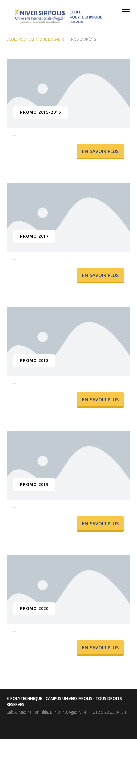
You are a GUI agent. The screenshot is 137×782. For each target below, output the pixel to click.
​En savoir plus (100, 151)
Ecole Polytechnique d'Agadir (35, 39)
